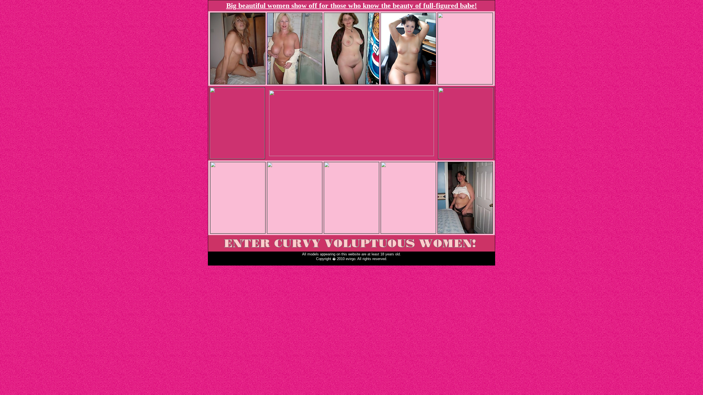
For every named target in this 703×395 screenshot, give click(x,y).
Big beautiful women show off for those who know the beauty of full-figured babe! (351, 6)
